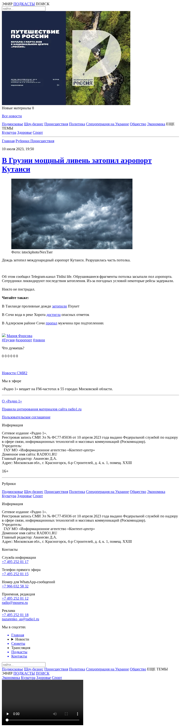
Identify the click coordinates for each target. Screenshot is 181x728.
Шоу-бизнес (33, 124)
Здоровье (24, 132)
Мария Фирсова (19, 336)
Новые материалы (18, 108)
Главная (8, 141)
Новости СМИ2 (14, 373)
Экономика (156, 124)
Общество (138, 124)
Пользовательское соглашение (26, 417)
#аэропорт (24, 340)
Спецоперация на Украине (107, 124)
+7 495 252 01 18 (15, 615)
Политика (77, 124)
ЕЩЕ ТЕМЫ (157, 669)
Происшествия (56, 124)
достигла (53, 315)
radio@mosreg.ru (15, 603)
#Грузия (8, 340)
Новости (22, 639)
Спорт (38, 132)
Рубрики (23, 141)
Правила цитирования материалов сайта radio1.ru (42, 409)
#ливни (39, 340)
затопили (59, 306)
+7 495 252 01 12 (15, 598)
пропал (51, 323)
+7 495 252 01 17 (15, 562)
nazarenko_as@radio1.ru (20, 619)
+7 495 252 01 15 (15, 574)
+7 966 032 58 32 (15, 586)
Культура (9, 132)
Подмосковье (12, 124)
